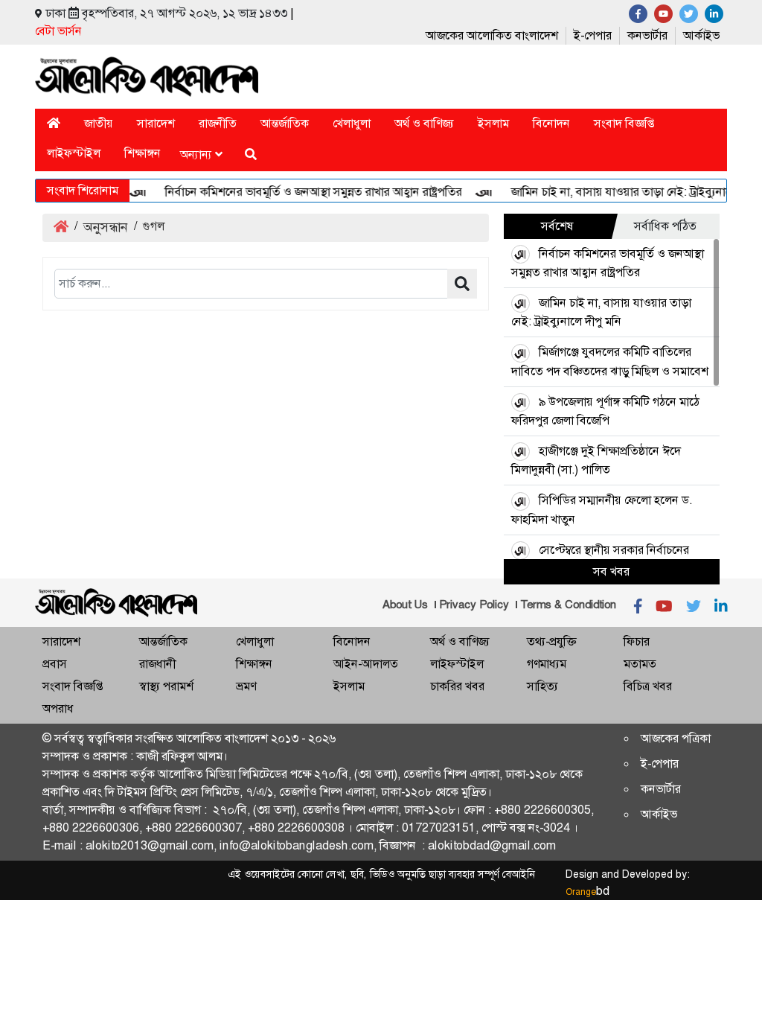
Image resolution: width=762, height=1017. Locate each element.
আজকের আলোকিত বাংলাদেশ (492, 35)
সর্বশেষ (557, 226)
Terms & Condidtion (568, 604)
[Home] (53, 123)
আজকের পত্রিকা (676, 738)
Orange (587, 892)
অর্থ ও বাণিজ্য (424, 123)
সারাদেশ (156, 123)
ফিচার (637, 641)
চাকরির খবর (457, 686)
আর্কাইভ (701, 35)
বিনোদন (551, 123)
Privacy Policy (474, 604)
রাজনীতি (218, 123)
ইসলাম (493, 123)
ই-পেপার (593, 35)
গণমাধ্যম (546, 664)
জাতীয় (98, 123)
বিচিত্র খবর (648, 686)
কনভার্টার (647, 35)
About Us (405, 604)
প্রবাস (54, 664)
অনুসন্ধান (105, 227)
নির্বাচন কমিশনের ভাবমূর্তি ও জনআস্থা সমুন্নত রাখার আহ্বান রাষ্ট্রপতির (304, 192)
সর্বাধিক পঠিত (665, 226)
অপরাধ (58, 708)
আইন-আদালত (365, 664)
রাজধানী (157, 664)
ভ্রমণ (246, 686)
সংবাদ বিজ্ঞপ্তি (624, 123)
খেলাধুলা (352, 123)
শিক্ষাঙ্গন (142, 153)
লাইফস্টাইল (73, 153)
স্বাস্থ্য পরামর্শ (166, 686)
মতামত (640, 664)
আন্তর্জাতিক (284, 123)
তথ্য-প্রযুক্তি (551, 641)
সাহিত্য (542, 686)
